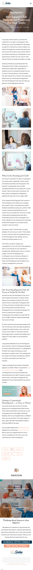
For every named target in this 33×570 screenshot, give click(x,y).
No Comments (26, 27)
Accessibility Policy (13, 564)
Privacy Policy (7, 564)
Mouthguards (16, 12)
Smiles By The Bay (9, 27)
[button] (17, 542)
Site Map (26, 564)
